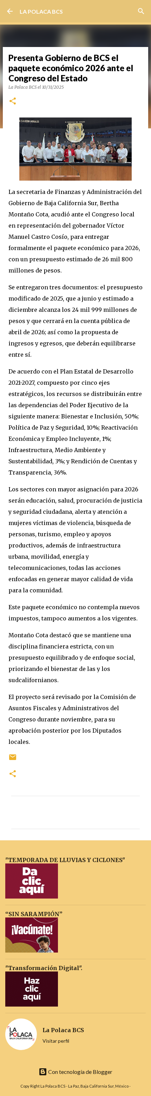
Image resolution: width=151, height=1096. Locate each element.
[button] (12, 101)
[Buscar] (141, 11)
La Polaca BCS (63, 1030)
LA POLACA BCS (41, 11)
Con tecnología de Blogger (79, 1071)
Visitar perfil (55, 1041)
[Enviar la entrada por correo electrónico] (12, 759)
